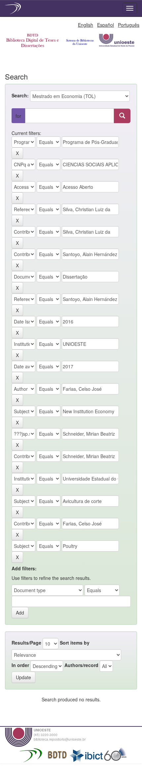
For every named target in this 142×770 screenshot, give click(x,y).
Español (105, 24)
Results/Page (26, 642)
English (85, 24)
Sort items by (74, 642)
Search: (20, 95)
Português (128, 24)
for (18, 116)
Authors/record (81, 665)
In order (20, 665)
